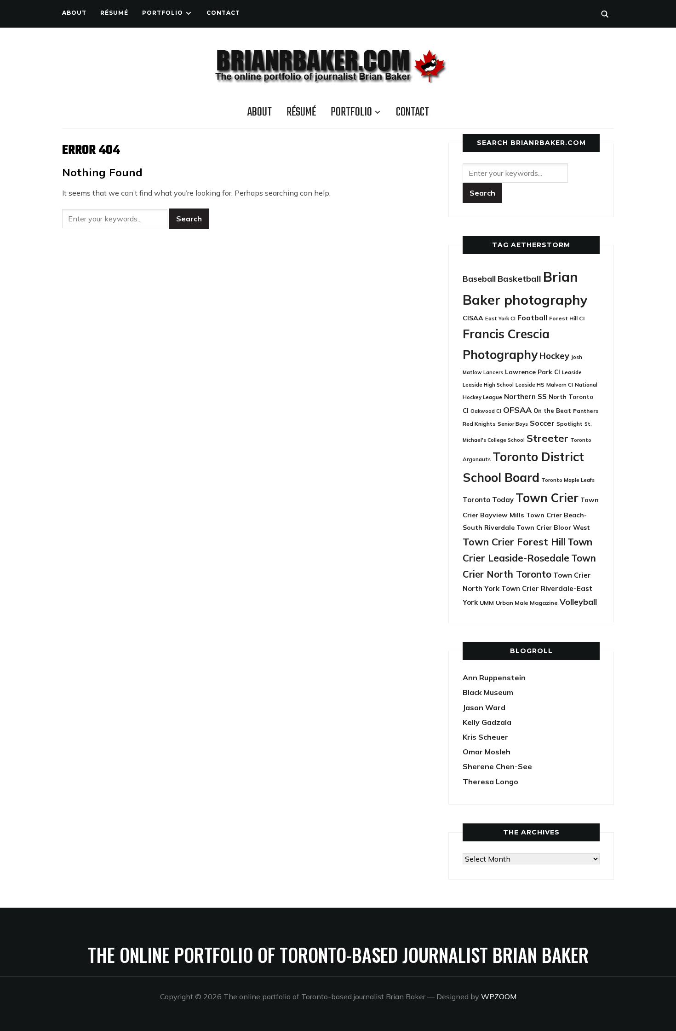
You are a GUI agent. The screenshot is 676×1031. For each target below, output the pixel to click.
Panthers (586, 410)
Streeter (547, 438)
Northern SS (525, 396)
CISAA (473, 318)
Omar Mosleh (486, 751)
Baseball (479, 279)
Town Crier (547, 497)
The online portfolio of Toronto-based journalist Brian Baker (338, 954)
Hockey (554, 356)
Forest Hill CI (566, 318)
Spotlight (569, 423)
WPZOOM (498, 996)
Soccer (542, 423)
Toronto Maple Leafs (568, 479)
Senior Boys (513, 423)
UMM (487, 602)
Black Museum (488, 692)
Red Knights (479, 423)
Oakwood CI (485, 411)
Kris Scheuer (485, 736)
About (74, 12)
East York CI (500, 318)
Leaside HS (530, 384)
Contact (223, 12)
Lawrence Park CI (532, 372)
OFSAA (517, 410)
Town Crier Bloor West (553, 527)
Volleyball (578, 602)
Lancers (493, 372)
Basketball (519, 278)
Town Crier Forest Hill (514, 542)
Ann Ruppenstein (494, 677)
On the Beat (552, 410)
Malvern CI (559, 385)
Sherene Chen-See (497, 766)
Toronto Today (488, 499)
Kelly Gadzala (487, 722)
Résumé (114, 12)
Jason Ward (484, 707)
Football (532, 317)
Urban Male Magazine (527, 602)
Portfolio (162, 12)
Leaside (572, 372)
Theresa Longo (490, 781)
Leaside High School (488, 385)
